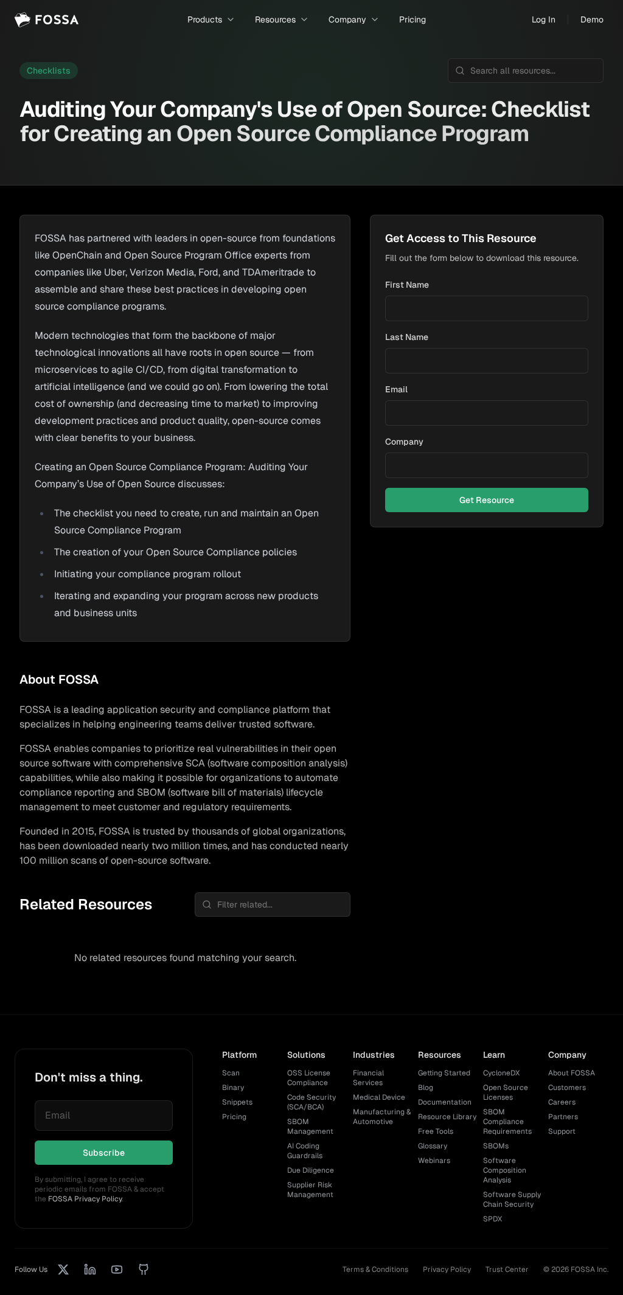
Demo (592, 19)
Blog (425, 1087)
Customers (567, 1087)
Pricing (412, 19)
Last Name (406, 337)
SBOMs (496, 1146)
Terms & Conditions (375, 1269)
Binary (233, 1087)
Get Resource (486, 500)
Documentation (445, 1102)
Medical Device (379, 1097)
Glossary (432, 1146)
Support (562, 1131)
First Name (407, 284)
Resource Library (447, 1117)
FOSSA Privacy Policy (85, 1199)
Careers (562, 1102)
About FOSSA (571, 1073)
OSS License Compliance (308, 1078)
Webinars (434, 1160)
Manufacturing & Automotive (382, 1117)
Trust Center (507, 1269)
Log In (543, 19)
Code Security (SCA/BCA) (311, 1102)
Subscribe (104, 1152)
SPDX (492, 1219)
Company (404, 441)
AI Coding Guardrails (304, 1151)
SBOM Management (310, 1126)
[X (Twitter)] (63, 1269)
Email (396, 389)
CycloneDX (501, 1073)
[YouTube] (117, 1269)
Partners (563, 1117)
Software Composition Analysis (504, 1170)
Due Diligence (310, 1170)
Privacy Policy (447, 1269)
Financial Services (368, 1078)
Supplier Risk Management (310, 1190)
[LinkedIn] (90, 1269)
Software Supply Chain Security (512, 1199)
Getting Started (444, 1073)
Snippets (237, 1102)
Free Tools (435, 1131)
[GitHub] (143, 1269)
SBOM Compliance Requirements (507, 1121)
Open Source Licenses (505, 1092)
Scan (231, 1073)
